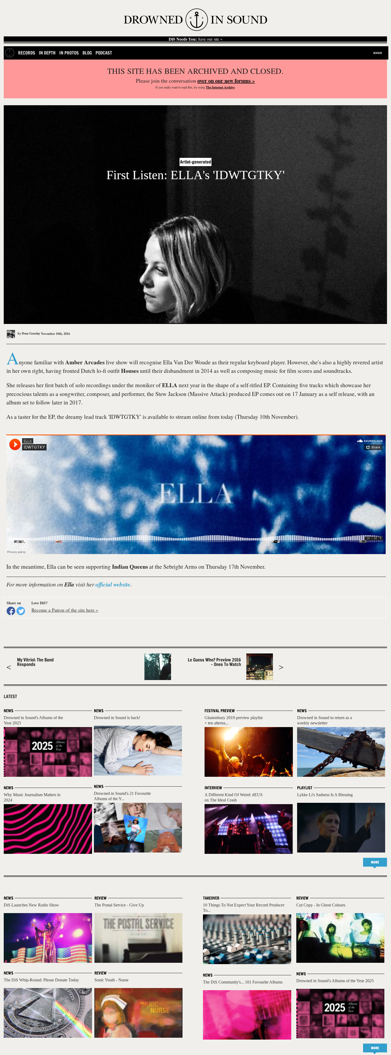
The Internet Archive (220, 87)
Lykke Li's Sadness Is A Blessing (325, 794)
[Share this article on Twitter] (20, 611)
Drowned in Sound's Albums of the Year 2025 (335, 980)
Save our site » (195, 39)
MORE (375, 862)
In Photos (69, 52)
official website (112, 584)
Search (377, 53)
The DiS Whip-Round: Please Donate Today (41, 980)
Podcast (103, 52)
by (28, 333)
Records (26, 52)
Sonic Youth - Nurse (111, 980)
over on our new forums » (226, 81)
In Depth (47, 52)
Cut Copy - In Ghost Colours (320, 905)
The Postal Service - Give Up (119, 905)
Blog (87, 52)
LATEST (10, 696)
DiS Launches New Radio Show (31, 905)
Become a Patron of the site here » (64, 610)
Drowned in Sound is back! (117, 717)
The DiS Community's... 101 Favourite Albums (242, 982)
